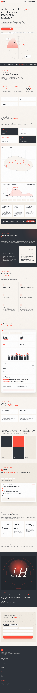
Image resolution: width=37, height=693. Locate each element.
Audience (2, 667)
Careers (2, 676)
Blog (1, 675)
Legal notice (28, 689)
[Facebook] (7, 684)
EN (25, 1)
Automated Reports (4, 668)
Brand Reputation (3, 663)
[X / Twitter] (4, 684)
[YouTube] (9, 684)
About (2, 672)
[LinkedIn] (2, 684)
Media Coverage (3, 666)
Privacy (32, 689)
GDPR (35, 689)
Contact (2, 677)
